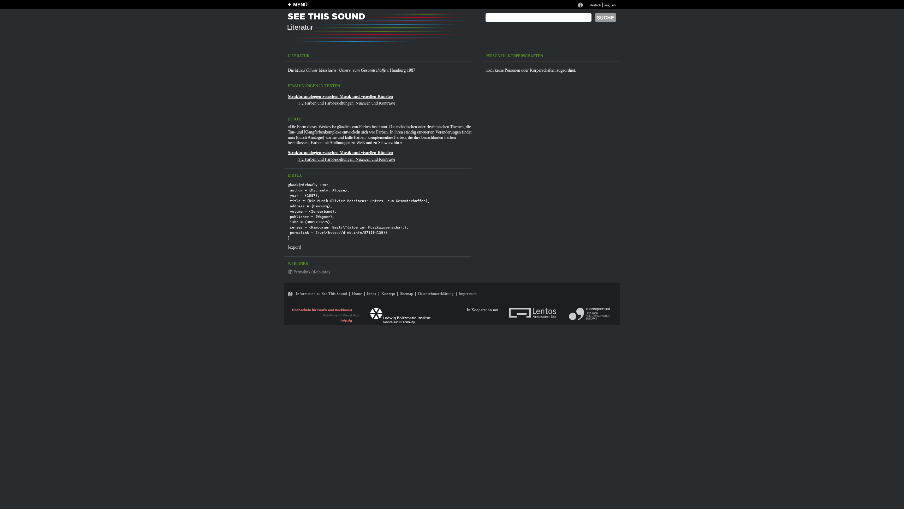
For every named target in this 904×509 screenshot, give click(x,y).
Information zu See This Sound (321, 293)
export (294, 247)
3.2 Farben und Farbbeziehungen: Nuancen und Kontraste (346, 103)
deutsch (595, 5)
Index (371, 293)
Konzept (388, 293)
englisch (610, 5)
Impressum (468, 293)
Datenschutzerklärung (436, 293)
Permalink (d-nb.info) (311, 272)
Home (357, 293)
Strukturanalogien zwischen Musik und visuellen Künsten (340, 96)
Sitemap (406, 293)
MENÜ (300, 4)
